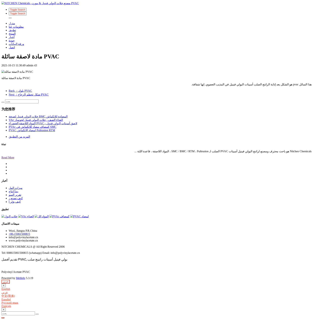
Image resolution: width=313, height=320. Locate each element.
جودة (12, 40)
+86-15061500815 (19, 234)
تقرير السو (15, 194)
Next (29, 94)
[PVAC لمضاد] (79, 216)
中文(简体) (8, 295)
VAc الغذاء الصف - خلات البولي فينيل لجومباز (36, 119)
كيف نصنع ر (16, 198)
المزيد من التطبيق (19, 136)
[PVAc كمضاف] (59, 216)
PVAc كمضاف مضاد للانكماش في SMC (32, 126)
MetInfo (20, 278)
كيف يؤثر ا (15, 201)
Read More (7, 157)
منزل (12, 23)
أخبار (11, 37)
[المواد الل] (42, 216)
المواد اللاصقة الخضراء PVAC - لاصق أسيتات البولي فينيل (43, 123)
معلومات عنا (16, 26)
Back (20, 90)
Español (6, 299)
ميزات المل (15, 187)
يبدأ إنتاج (13, 191)
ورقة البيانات (16, 44)
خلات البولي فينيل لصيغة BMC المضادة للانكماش (38, 116)
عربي (5, 281)
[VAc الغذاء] (26, 216)
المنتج (12, 33)
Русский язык (9, 302)
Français (6, 305)
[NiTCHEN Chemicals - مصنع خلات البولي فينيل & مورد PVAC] (156, 3)
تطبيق (12, 30)
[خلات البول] (9, 216)
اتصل (12, 47)
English (5, 288)
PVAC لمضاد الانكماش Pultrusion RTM (32, 130)
